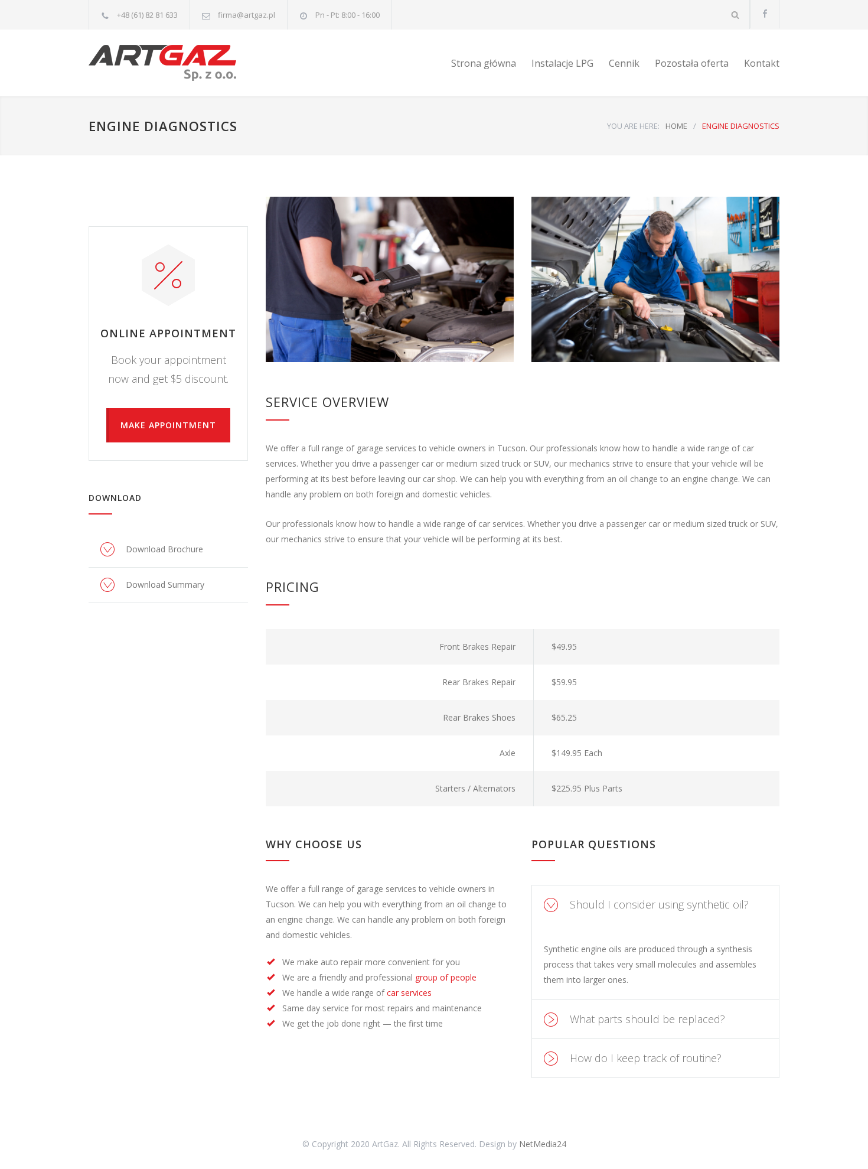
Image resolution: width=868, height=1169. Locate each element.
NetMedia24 (542, 1144)
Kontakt (761, 63)
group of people (446, 977)
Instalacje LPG (562, 63)
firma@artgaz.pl (246, 14)
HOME (676, 126)
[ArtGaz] (198, 63)
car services (409, 992)
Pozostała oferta (692, 63)
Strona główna (483, 63)
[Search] (735, 14)
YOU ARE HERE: (633, 126)
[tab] (655, 904)
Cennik (624, 63)
